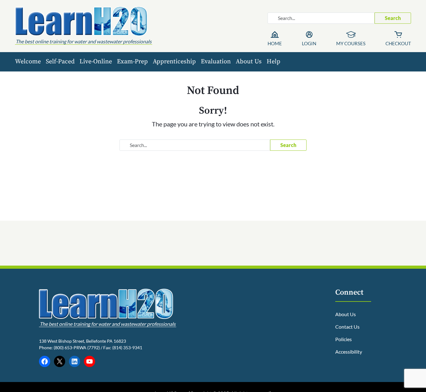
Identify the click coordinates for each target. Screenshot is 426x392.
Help (273, 62)
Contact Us (347, 327)
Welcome (28, 62)
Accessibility (348, 352)
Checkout (398, 43)
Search (393, 18)
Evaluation (216, 62)
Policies (343, 339)
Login (309, 43)
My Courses (350, 43)
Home (275, 43)
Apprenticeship (174, 62)
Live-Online (96, 62)
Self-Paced (60, 62)
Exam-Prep (132, 62)
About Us (249, 62)
